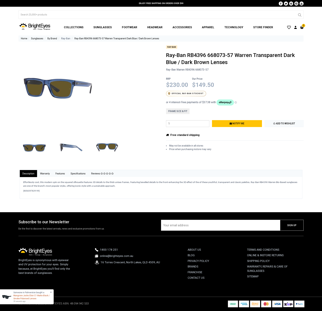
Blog (191, 255)
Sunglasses (102, 27)
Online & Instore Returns (265, 255)
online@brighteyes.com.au (116, 256)
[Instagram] (296, 4)
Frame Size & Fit (177, 111)
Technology (233, 27)
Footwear (129, 27)
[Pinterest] (291, 4)
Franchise (195, 272)
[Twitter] (286, 4)
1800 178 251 (109, 249)
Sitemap (253, 276)
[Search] (300, 14)
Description (28, 173)
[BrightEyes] (34, 26)
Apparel (208, 27)
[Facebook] (281, 4)
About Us (194, 249)
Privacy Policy (198, 261)
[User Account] (295, 27)
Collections (74, 27)
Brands (193, 266)
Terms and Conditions (263, 249)
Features (60, 173)
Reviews (96, 173)
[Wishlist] (289, 27)
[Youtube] (302, 4)
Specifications (78, 173)
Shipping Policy (258, 261)
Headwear (155, 27)
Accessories (182, 27)
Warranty (45, 173)
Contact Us (196, 277)
